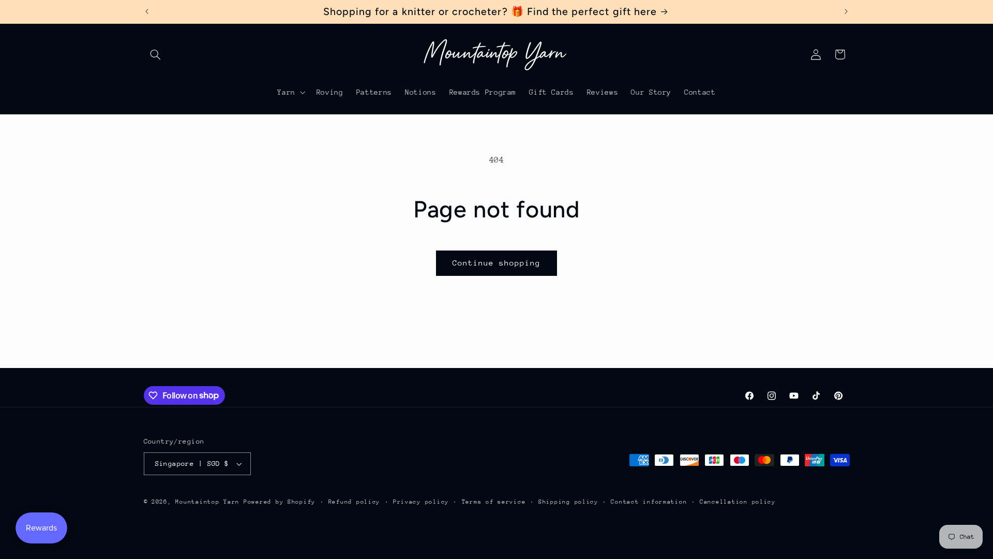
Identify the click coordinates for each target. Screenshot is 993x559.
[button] (156, 54)
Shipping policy (568, 501)
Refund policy (354, 501)
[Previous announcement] (147, 11)
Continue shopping (497, 262)
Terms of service (494, 501)
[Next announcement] (846, 11)
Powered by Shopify (279, 501)
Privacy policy (421, 501)
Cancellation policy (738, 501)
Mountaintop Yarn (207, 501)
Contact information (649, 501)
